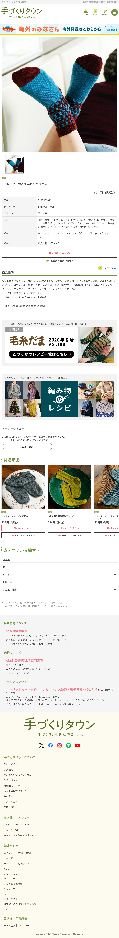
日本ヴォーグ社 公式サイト (18, 863)
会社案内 (8, 796)
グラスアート (11, 894)
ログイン (31, 440)
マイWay (8, 909)
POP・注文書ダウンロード (18, 925)
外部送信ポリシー (13, 785)
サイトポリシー (12, 780)
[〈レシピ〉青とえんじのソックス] (59, 94)
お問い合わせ (11, 807)
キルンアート (11, 878)
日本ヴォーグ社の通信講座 (18, 852)
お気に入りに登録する (62, 261)
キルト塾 (8, 858)
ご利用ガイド (11, 764)
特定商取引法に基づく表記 (18, 774)
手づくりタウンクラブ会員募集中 (14, 2)
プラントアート (12, 889)
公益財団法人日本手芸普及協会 (20, 904)
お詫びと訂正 (11, 801)
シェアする (110, 268)
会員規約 (8, 769)
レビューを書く (27, 446)
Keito (6, 869)
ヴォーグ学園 (11, 898)
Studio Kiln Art (11, 830)
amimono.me (10, 874)
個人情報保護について (15, 791)
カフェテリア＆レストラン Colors (21, 835)
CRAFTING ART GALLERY (16, 824)
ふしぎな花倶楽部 (13, 883)
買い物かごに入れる (59, 252)
